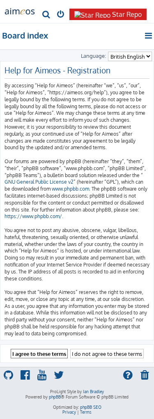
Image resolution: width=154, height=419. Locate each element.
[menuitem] (46, 15)
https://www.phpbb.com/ (33, 216)
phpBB (55, 396)
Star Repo (127, 14)
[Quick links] (149, 36)
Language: (93, 55)
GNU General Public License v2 (39, 182)
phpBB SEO (90, 407)
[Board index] (19, 10)
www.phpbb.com (70, 189)
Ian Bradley (93, 391)
